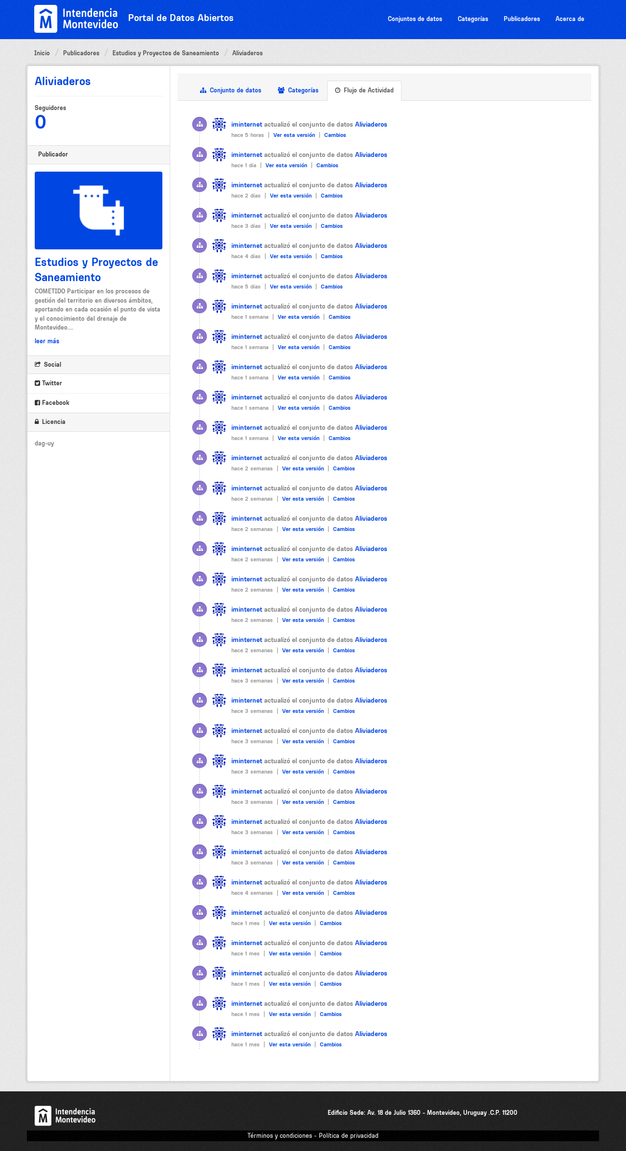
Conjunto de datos (234, 90)
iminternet (246, 124)
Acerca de (570, 18)
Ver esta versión (295, 135)
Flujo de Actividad (368, 90)
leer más (47, 341)
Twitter (51, 383)
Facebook (54, 402)
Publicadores (522, 18)
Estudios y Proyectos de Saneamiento (165, 53)
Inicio (42, 53)
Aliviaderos (247, 53)
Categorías (473, 18)
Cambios (335, 135)
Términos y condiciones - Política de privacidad (313, 1135)
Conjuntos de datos (415, 18)
